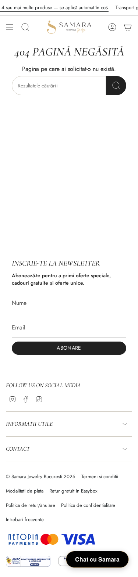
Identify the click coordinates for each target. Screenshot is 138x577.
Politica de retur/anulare (30, 505)
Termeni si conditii (99, 476)
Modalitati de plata (24, 490)
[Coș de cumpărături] (127, 27)
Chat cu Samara (97, 559)
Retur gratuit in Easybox (73, 490)
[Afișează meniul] (9, 27)
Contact (18, 448)
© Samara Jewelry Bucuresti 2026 (40, 476)
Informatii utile (29, 424)
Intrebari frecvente (25, 519)
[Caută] (116, 85)
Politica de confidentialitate (88, 505)
